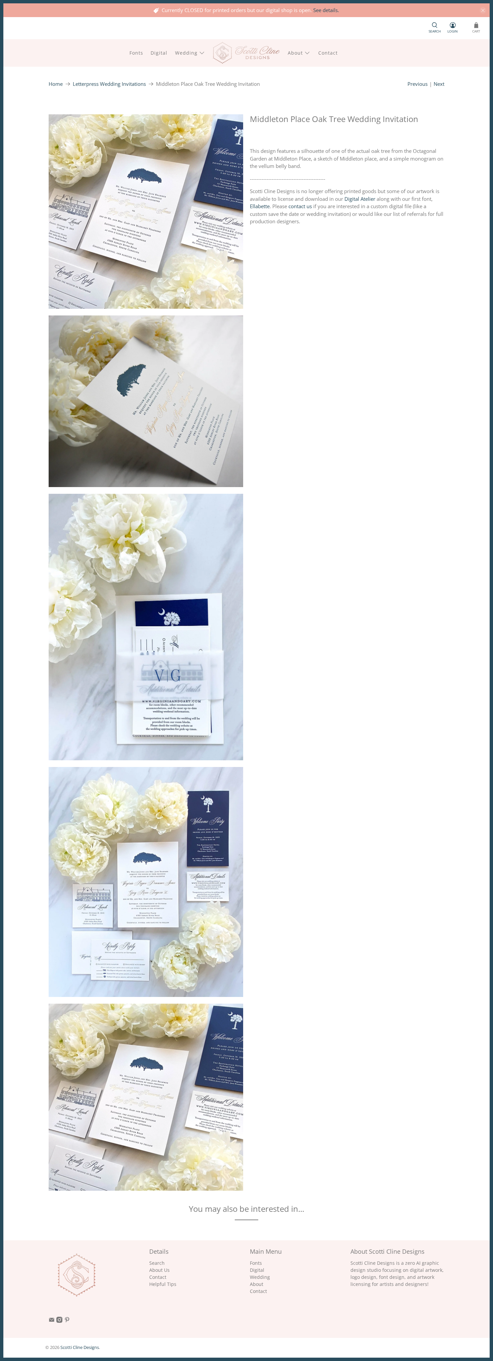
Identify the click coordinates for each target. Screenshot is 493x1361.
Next (439, 83)
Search (157, 1263)
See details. (326, 10)
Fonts (136, 53)
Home (56, 83)
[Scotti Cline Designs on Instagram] (59, 1321)
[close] (483, 10)
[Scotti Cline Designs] (246, 53)
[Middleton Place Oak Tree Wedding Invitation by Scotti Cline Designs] (146, 211)
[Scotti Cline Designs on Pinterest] (67, 1321)
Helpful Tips (162, 1284)
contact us (300, 206)
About (295, 53)
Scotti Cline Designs (79, 1347)
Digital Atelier (359, 198)
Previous (417, 83)
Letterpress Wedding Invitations (109, 83)
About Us (159, 1270)
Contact (328, 53)
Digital (159, 53)
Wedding (186, 53)
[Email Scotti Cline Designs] (52, 1321)
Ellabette (260, 206)
